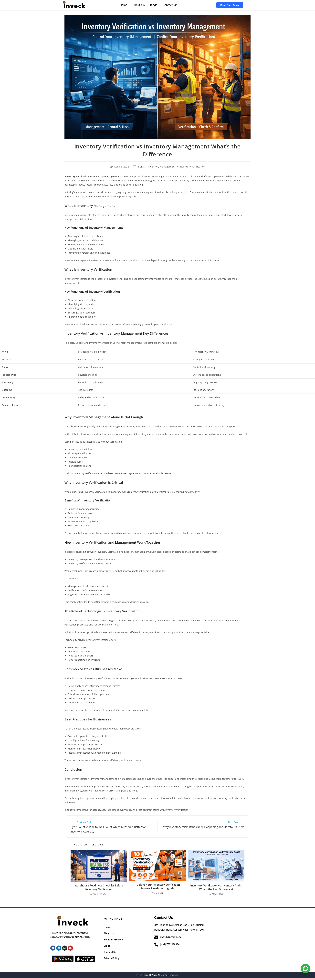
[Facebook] (52, 948)
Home (123, 5)
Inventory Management (162, 166)
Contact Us (170, 5)
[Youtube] (70, 948)
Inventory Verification (192, 166)
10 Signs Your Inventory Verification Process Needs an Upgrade (157, 886)
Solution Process (113, 939)
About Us (139, 5)
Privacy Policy (111, 958)
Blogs (154, 5)
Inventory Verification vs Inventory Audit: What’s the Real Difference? (216, 887)
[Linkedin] (58, 948)
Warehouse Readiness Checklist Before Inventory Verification (99, 887)
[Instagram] (64, 948)
